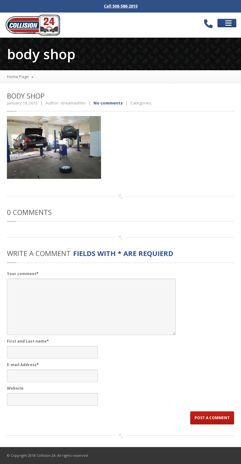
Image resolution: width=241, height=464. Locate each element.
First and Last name (28, 341)
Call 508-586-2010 (120, 6)
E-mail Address (23, 364)
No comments (108, 103)
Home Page (18, 76)
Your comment (23, 273)
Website (15, 388)
